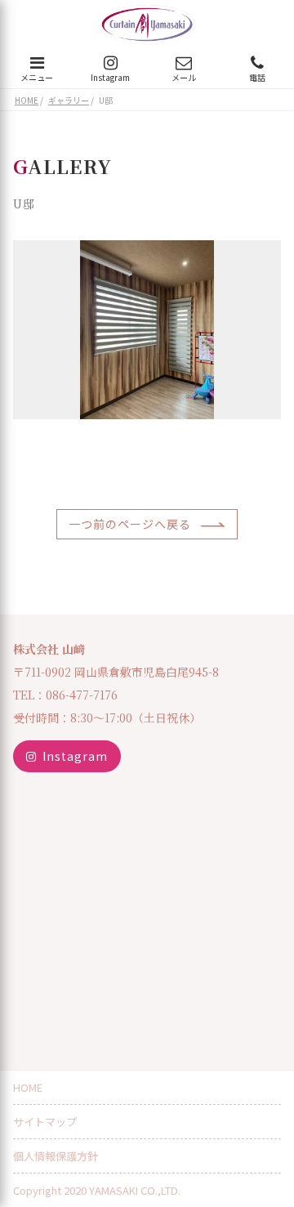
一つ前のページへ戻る (130, 524)
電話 (257, 77)
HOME (27, 1087)
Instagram (110, 77)
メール (184, 77)
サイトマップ (45, 1121)
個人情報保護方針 (55, 1156)
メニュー (36, 77)
